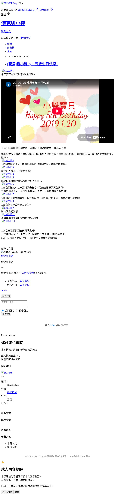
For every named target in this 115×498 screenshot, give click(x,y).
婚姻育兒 (26, 38)
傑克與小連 (13, 23)
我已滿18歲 (7, 492)
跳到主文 (6, 31)
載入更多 (6, 296)
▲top (4, 290)
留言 (31, 273)
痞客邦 (25, 273)
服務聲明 (86, 456)
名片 (9, 51)
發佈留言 (6, 314)
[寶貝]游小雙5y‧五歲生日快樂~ (32, 64)
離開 (17, 492)
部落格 (10, 47)
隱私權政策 (74, 456)
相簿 (9, 44)
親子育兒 (24, 281)
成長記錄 (24, 285)
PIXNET (35, 456)
